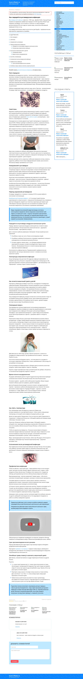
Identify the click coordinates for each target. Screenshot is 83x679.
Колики (58, 31)
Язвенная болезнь (60, 49)
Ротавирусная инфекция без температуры (12, 612)
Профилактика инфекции (15, 61)
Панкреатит (59, 42)
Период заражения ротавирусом (17, 44)
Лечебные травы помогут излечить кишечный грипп (22, 65)
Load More (30, 668)
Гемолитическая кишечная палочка (68, 69)
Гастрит (58, 17)
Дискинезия (59, 23)
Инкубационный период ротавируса (18, 198)
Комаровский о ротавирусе (16, 42)
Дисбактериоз (59, 22)
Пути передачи (13, 37)
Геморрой (58, 18)
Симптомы (12, 39)
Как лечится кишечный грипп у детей (18, 50)
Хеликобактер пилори (68, 78)
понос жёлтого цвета (31, 117)
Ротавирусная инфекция (23, 611)
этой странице (37, 14)
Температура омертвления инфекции (20, 48)
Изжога (58, 26)
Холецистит (59, 47)
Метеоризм (59, 34)
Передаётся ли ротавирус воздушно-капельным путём (24, 46)
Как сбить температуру (15, 56)
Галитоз (58, 16)
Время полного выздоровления (19, 54)
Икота (57, 27)
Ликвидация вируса (16, 52)
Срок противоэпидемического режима (20, 63)
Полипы (58, 44)
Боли (57, 14)
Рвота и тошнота (60, 45)
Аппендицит (59, 12)
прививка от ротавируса (21, 549)
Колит (57, 32)
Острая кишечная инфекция (46, 612)
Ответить (17, 626)
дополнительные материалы (24, 70)
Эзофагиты (58, 48)
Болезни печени (60, 13)
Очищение (58, 40)
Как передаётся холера (34, 611)
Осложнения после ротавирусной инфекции (20, 59)
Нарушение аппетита (61, 35)
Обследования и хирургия (62, 36)
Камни (57, 30)
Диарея (58, 19)
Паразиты (58, 43)
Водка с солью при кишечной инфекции (68, 59)
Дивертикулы (59, 21)
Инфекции (58, 29)
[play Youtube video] (30, 524)
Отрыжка (58, 39)
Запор (57, 25)
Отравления (59, 38)
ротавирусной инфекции (16, 20)
